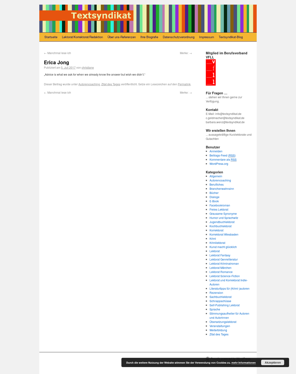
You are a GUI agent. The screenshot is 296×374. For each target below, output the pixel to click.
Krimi (213, 238)
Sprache (215, 309)
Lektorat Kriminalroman (224, 263)
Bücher (214, 193)
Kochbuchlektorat (220, 226)
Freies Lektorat (219, 209)
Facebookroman (220, 205)
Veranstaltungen (220, 326)
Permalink (184, 84)
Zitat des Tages (110, 84)
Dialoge (214, 197)
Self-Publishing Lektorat (225, 305)
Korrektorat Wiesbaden (224, 234)
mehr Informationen (243, 362)
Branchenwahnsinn (222, 188)
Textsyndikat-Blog (231, 37)
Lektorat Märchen (220, 268)
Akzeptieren (273, 362)
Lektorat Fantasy (220, 255)
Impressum (206, 37)
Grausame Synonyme (223, 213)
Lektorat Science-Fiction (225, 276)
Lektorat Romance (221, 272)
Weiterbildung (218, 330)
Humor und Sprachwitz (224, 218)
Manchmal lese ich (57, 53)
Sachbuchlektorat (220, 297)
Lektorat (215, 251)
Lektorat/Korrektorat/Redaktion (82, 37)
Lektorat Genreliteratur (224, 259)
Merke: (186, 53)
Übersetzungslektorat (223, 322)
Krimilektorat (217, 243)
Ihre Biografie (149, 37)
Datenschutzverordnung (178, 37)
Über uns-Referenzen (122, 37)
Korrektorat (216, 230)
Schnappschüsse (220, 301)
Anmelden (216, 151)
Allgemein (216, 176)
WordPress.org (219, 164)
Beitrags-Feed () (223, 155)
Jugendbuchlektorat (222, 222)
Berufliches (217, 184)
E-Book (214, 201)
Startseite (50, 37)
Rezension (216, 292)
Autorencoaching (89, 84)
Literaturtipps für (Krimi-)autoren (230, 288)
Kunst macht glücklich (223, 247)
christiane (88, 67)
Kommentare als (223, 159)
